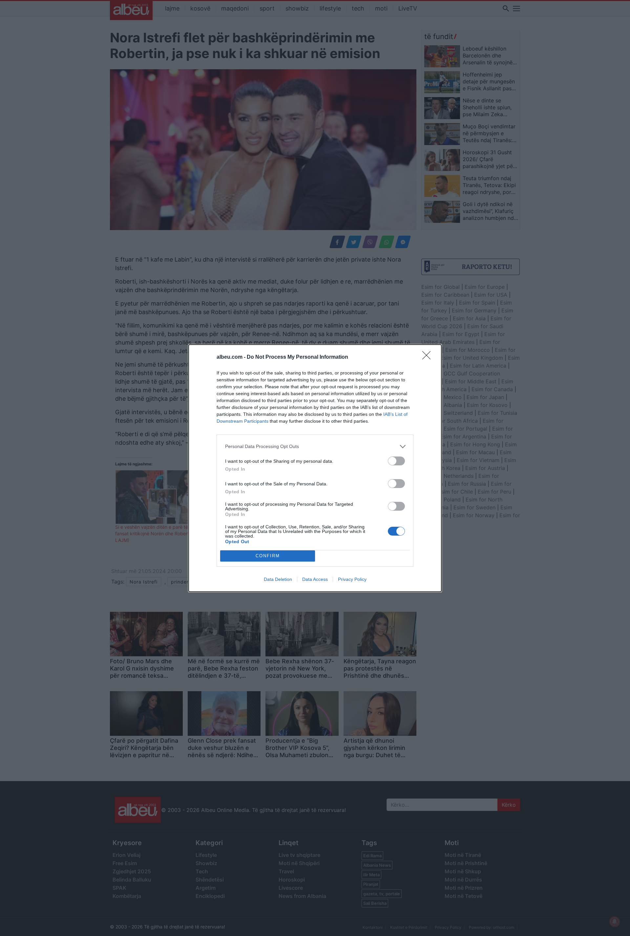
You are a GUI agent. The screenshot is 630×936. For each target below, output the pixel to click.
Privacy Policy (352, 579)
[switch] (396, 461)
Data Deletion (278, 579)
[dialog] (315, 468)
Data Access (315, 579)
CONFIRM (268, 555)
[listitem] (315, 446)
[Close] (428, 357)
